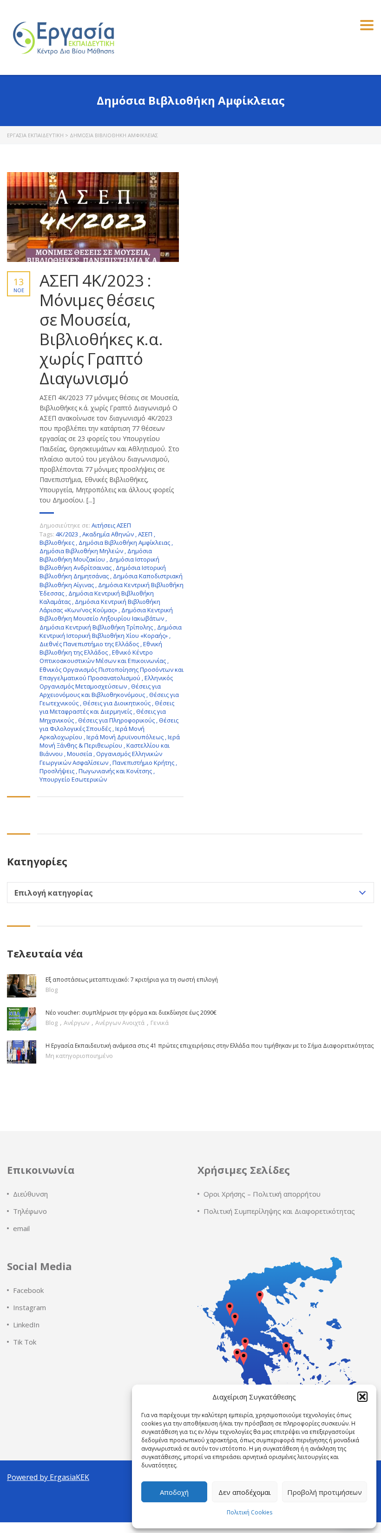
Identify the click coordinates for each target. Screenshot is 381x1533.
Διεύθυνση (30, 1193)
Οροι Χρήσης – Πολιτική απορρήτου (262, 1193)
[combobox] (190, 892)
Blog (52, 989)
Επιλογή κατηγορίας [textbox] (53, 893)
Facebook (28, 1290)
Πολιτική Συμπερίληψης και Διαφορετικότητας (279, 1211)
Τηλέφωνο (30, 1211)
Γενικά (160, 1022)
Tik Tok (24, 1341)
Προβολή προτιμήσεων (324, 1492)
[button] (362, 1396)
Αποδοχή (174, 1492)
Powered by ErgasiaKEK (48, 1477)
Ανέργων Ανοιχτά (120, 1022)
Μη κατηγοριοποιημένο (79, 1055)
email (21, 1228)
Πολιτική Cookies (249, 1512)
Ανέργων (77, 1022)
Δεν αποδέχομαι (244, 1492)
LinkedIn (26, 1324)
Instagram (29, 1307)
